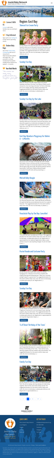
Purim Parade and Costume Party (32, 251)
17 (38, 399)
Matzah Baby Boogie (27, 178)
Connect (5, 27)
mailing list (14, 38)
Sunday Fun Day (26, 62)
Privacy (33, 445)
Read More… (24, 57)
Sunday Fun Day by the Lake (30, 99)
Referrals (22, 432)
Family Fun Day (25, 362)
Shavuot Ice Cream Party (29, 25)
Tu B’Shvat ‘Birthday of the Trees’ (32, 325)
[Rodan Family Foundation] (27, 409)
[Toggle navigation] (51, 3)
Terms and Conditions (41, 445)
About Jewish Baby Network (27, 422)
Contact (22, 430)
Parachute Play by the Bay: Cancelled (33, 213)
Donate (21, 427)
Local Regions (23, 425)
